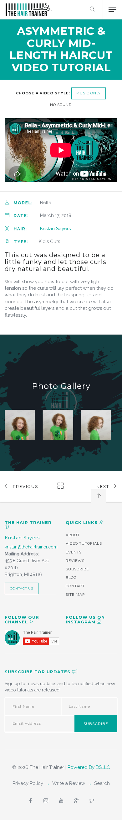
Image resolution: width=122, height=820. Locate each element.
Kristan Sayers (55, 228)
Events (74, 552)
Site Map (75, 594)
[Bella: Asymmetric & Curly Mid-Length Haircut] (20, 425)
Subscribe (77, 569)
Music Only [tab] (88, 93)
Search (102, 783)
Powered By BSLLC (89, 767)
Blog (71, 577)
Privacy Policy (28, 783)
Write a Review (68, 783)
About (73, 535)
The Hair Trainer (28, 522)
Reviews (75, 560)
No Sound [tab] (61, 105)
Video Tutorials (84, 543)
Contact (75, 586)
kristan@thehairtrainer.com (31, 546)
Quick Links (82, 522)
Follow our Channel (22, 619)
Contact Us (21, 588)
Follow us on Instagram (85, 619)
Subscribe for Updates (38, 671)
